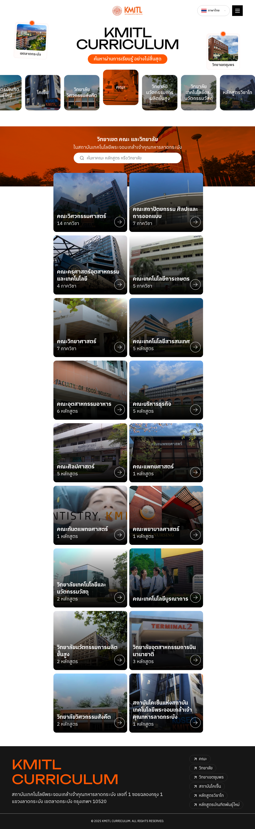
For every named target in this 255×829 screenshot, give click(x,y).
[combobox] (213, 10)
